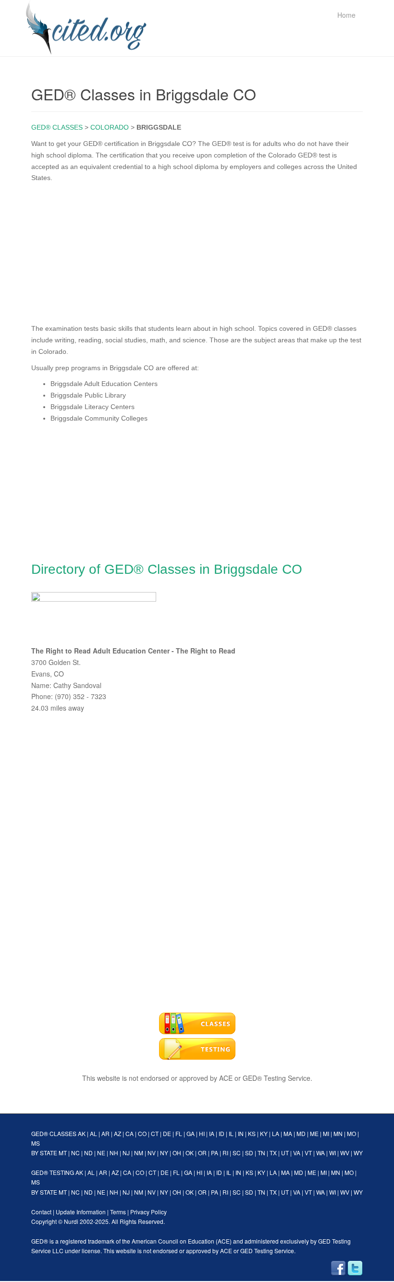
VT (308, 1153)
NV (152, 1153)
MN (338, 1133)
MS (35, 1143)
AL (93, 1133)
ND (88, 1153)
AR (105, 1133)
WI (332, 1153)
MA (287, 1133)
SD (249, 1153)
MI (326, 1133)
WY (358, 1153)
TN (261, 1153)
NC (75, 1153)
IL (231, 1133)
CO (142, 1133)
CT (155, 1133)
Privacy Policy (148, 1212)
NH (114, 1153)
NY (164, 1153)
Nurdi (71, 1221)
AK (82, 1133)
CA (129, 1133)
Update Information (81, 1212)
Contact (41, 1212)
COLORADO (109, 127)
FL (178, 1133)
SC (237, 1153)
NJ (126, 1153)
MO (351, 1133)
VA (296, 1153)
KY (264, 1133)
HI (202, 1133)
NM (138, 1153)
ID (221, 1133)
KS (252, 1133)
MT (63, 1153)
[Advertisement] (197, 251)
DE (167, 1133)
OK (189, 1153)
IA (211, 1133)
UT (285, 1153)
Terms (118, 1212)
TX (273, 1153)
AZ (117, 1133)
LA (275, 1133)
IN (241, 1133)
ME (314, 1133)
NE (101, 1153)
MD (301, 1133)
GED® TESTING (52, 1172)
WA (320, 1153)
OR (202, 1153)
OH (176, 1153)
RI (225, 1153)
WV (344, 1153)
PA (214, 1153)
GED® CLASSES (57, 127)
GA (190, 1133)
